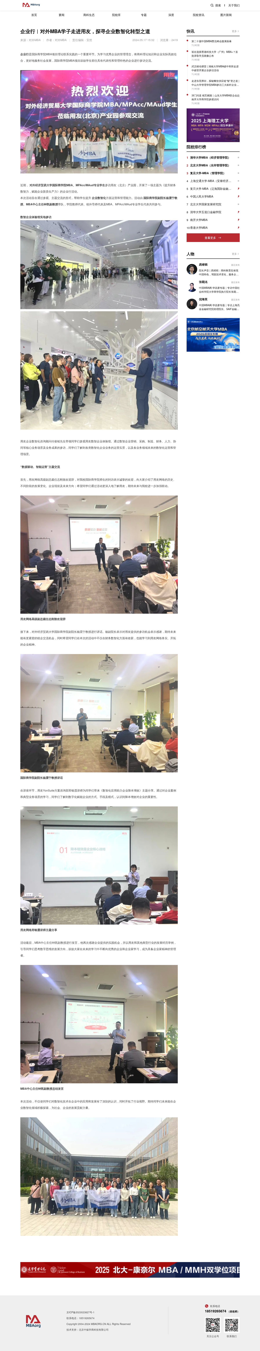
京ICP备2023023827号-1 (80, 1312)
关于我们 (234, 5)
